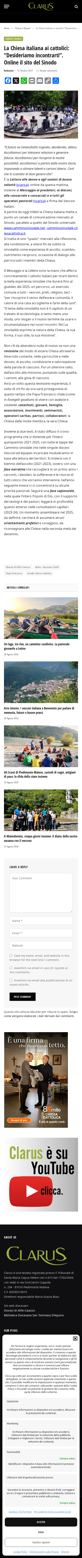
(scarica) (22, 185)
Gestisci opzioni (41, 1542)
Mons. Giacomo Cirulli (47, 567)
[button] (75, 1339)
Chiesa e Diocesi (13, 38)
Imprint (65, 1551)
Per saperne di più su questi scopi (52, 1511)
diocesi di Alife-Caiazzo (18, 567)
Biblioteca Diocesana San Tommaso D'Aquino (34, 1315)
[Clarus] (41, 6)
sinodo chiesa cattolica (39, 573)
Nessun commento (48, 70)
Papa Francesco (14, 573)
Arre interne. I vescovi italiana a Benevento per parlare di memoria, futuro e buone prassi (39, 710)
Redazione (9, 70)
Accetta (41, 1522)
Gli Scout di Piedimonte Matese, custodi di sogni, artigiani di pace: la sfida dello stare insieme (40, 774)
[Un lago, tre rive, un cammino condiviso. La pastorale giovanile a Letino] (41, 618)
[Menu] (6, 6)
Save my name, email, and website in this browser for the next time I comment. (39, 958)
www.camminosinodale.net (24, 228)
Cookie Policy (20, 1551)
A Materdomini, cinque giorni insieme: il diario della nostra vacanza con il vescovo (40, 838)
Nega (41, 1532)
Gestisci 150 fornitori (20, 1511)
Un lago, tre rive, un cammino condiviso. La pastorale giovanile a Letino (36, 646)
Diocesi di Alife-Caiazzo (19, 1310)
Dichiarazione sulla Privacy (44, 1551)
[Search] (76, 6)
